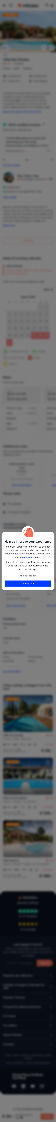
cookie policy (27, 557)
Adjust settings (28, 575)
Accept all (28, 583)
